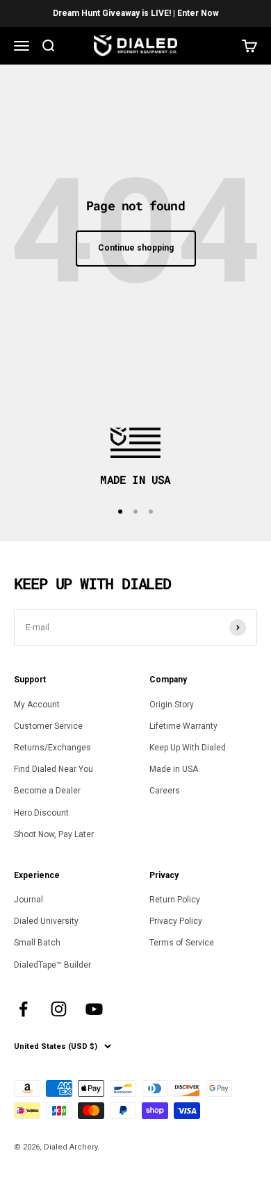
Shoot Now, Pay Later (54, 834)
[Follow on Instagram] (58, 1009)
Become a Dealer (47, 790)
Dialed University (46, 921)
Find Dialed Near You (53, 769)
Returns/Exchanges (52, 747)
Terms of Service (181, 943)
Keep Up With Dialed (187, 747)
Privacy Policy (175, 921)
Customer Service (48, 726)
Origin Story (171, 704)
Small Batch (37, 943)
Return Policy (174, 899)
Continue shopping (136, 248)
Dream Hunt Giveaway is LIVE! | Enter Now (136, 13)
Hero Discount (41, 813)
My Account (37, 704)
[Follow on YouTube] (94, 1009)
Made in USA (173, 769)
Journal (28, 899)
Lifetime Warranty (183, 726)
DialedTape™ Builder (52, 965)
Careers (164, 790)
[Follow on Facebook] (23, 1009)
